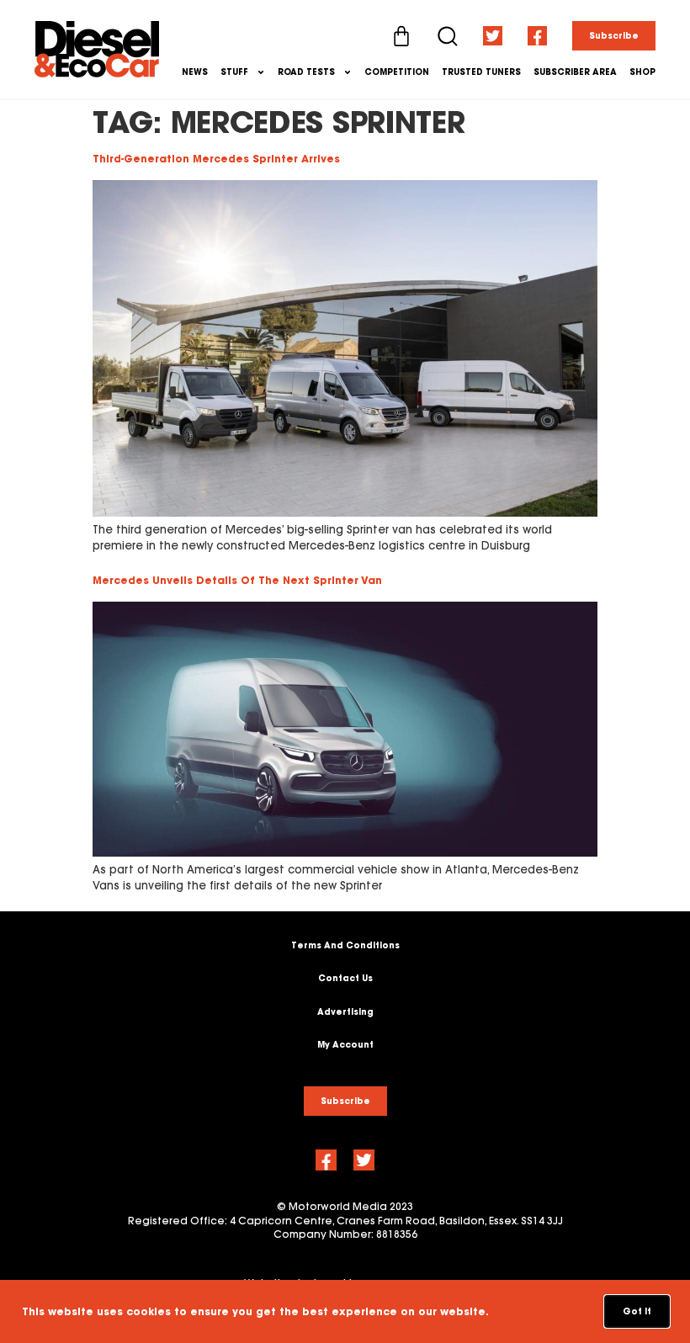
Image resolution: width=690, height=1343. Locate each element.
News (195, 71)
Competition (396, 71)
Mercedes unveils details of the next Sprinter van (237, 580)
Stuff (234, 71)
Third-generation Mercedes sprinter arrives (216, 158)
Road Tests (306, 71)
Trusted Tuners (481, 71)
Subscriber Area (575, 71)
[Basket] (401, 36)
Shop (642, 71)
